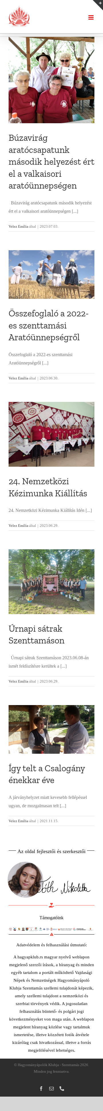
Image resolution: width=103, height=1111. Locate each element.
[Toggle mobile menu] (91, 17)
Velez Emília (18, 226)
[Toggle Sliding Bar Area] (98, 5)
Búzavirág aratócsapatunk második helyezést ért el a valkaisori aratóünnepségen (51, 161)
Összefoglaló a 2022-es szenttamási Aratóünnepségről (49, 325)
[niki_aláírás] (49, 860)
